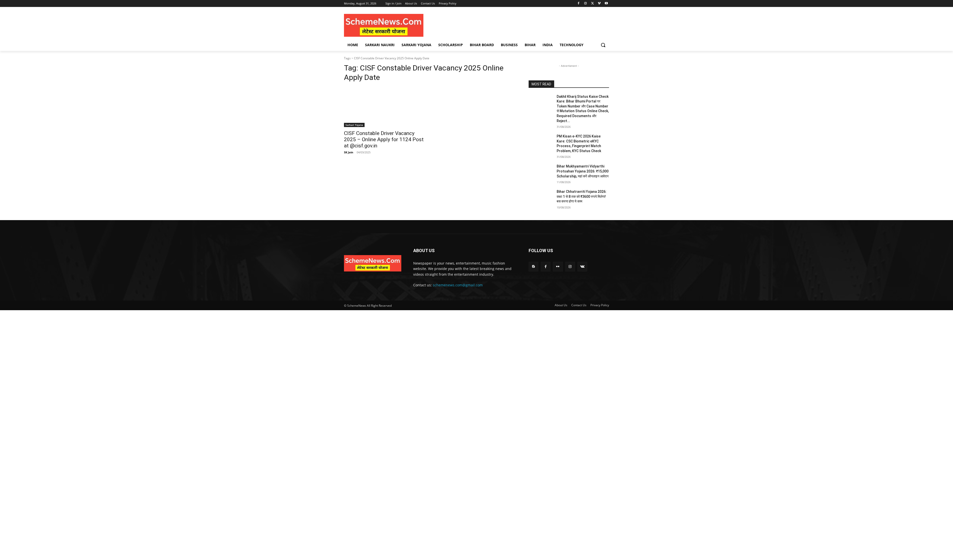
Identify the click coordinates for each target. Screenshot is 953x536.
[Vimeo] (599, 3)
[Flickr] (558, 266)
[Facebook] (578, 3)
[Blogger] (533, 266)
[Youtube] (606, 3)
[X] (592, 3)
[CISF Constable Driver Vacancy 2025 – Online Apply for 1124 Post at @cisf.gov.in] (384, 107)
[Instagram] (585, 3)
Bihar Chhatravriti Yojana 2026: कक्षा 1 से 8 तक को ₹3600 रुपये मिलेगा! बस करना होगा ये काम (582, 196)
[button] (603, 45)
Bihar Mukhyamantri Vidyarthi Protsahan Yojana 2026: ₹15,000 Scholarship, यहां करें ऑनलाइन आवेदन (583, 171)
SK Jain (348, 152)
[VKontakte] (582, 266)
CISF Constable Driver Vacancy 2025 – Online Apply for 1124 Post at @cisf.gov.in (384, 139)
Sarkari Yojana (354, 125)
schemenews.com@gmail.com (458, 285)
